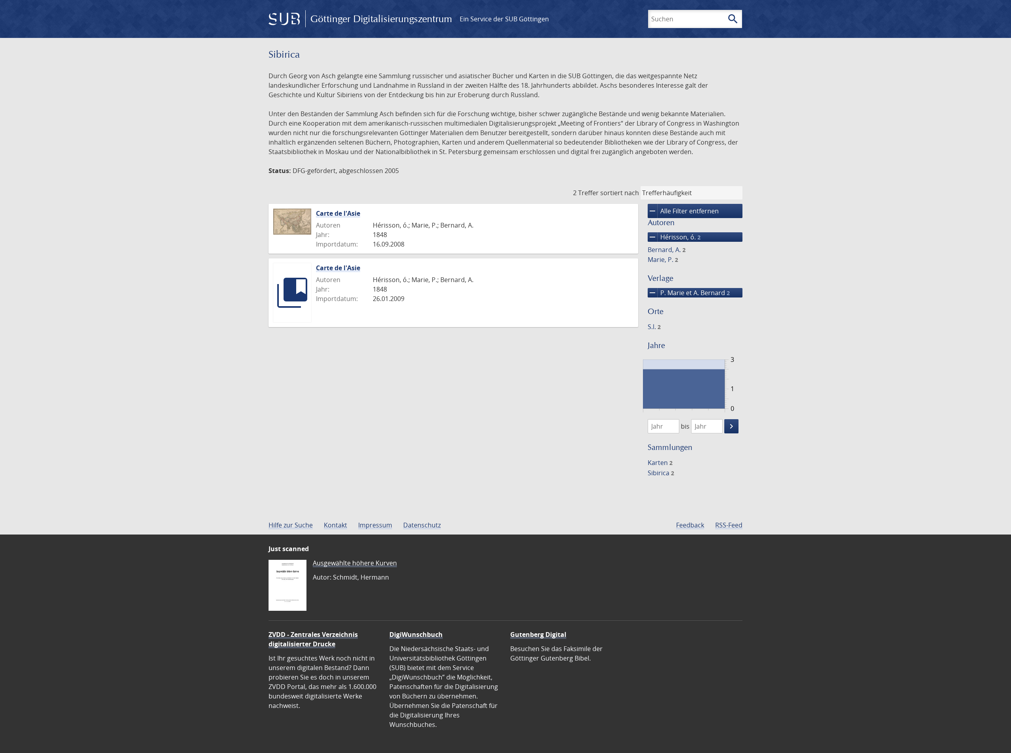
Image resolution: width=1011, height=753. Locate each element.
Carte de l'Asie (338, 213)
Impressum (375, 525)
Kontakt (335, 525)
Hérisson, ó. (674, 237)
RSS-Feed (728, 525)
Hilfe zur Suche (291, 525)
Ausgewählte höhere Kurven (355, 563)
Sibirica (661, 473)
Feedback (690, 525)
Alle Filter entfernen (683, 211)
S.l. (654, 326)
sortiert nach (619, 192)
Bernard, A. (667, 249)
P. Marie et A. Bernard (689, 292)
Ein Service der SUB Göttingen (504, 19)
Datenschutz (422, 525)
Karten (660, 462)
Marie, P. (663, 259)
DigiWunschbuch (416, 634)
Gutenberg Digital (538, 634)
